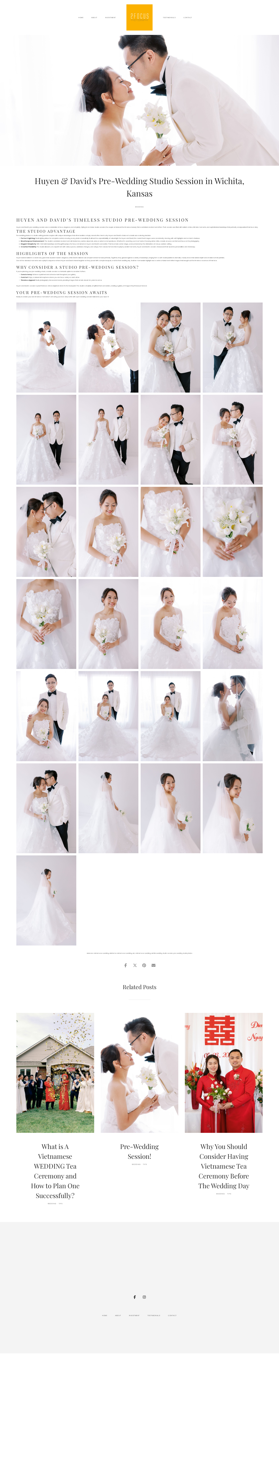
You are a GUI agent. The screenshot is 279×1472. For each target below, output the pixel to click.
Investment (110, 18)
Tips (61, 1204)
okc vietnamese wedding (142, 953)
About (94, 18)
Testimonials (169, 18)
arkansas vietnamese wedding (98, 953)
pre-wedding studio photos (183, 953)
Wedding (139, 207)
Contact (188, 18)
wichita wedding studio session (162, 953)
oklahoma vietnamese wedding (120, 953)
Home (80, 18)
